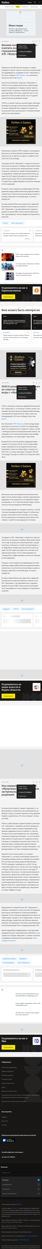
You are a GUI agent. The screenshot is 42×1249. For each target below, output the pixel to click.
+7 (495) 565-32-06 (23, 1216)
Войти (30, 2)
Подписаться (8, 297)
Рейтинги (25, 7)
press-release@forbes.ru (31, 1212)
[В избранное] (39, 41)
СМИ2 (5, 1234)
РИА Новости (21, 75)
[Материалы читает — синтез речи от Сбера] (33, 41)
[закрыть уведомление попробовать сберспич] (33, 46)
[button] (39, 2)
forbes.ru (19, 1181)
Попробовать (22, 55)
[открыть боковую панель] (35, 2)
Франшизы (34, 7)
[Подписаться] (38, 1149)
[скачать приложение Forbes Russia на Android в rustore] (9, 1116)
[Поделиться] (36, 41)
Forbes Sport (6, 332)
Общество (36, 332)
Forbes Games (12, 7)
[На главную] (5, 2)
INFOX (26, 1234)
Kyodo (19, 78)
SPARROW (15, 1234)
